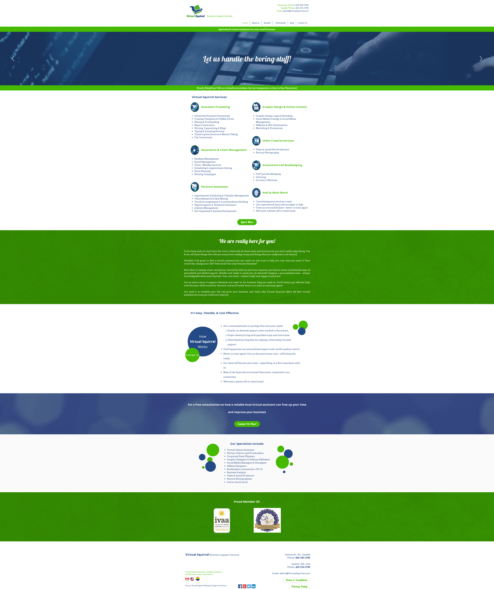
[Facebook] (240, 586)
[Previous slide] (13, 58)
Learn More (247, 222)
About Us (256, 23)
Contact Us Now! (247, 424)
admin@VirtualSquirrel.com (295, 573)
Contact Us (302, 23)
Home (245, 23)
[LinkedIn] (253, 586)
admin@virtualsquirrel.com (295, 11)
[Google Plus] (244, 586)
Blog (292, 23)
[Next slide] (481, 58)
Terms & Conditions (296, 580)
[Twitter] (249, 586)
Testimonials (280, 23)
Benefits (267, 23)
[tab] (242, 83)
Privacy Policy (299, 586)
